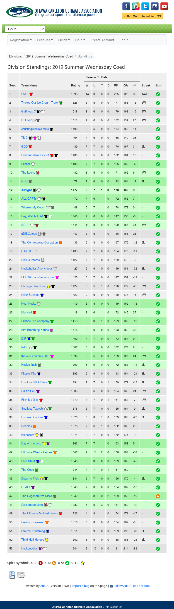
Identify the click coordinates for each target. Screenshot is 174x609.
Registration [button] (19, 40)
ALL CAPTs (28, 198)
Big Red (26, 312)
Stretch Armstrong (33, 531)
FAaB (25, 94)
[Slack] (136, 6)
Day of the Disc (31, 443)
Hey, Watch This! (32, 216)
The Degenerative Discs (36, 496)
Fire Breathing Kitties (35, 329)
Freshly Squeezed (32, 522)
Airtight (26, 190)
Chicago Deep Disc (33, 286)
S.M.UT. (26, 251)
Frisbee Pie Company (35, 321)
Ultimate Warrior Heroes (36, 452)
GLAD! (25, 487)
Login (124, 40)
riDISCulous (29, 233)
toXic (24, 347)
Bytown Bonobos (32, 417)
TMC (24, 137)
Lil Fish (26, 120)
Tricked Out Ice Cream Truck (39, 102)
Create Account (102, 40)
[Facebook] (126, 6)
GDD (24, 146)
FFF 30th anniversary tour (38, 277)
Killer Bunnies (30, 294)
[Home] (55, 10)
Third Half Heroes (32, 539)
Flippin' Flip (28, 373)
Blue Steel (28, 461)
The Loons (28, 172)
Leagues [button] (43, 40)
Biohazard (27, 434)
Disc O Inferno (30, 260)
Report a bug (80, 586)
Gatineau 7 (28, 111)
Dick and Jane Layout (35, 155)
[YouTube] (164, 6)
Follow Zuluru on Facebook (132, 586)
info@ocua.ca (113, 607)
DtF (23, 338)
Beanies (26, 426)
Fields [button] (62, 40)
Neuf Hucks (28, 303)
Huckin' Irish (29, 364)
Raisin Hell (28, 391)
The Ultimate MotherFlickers (39, 513)
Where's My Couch (33, 207)
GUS (24, 181)
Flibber (25, 164)
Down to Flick (30, 478)
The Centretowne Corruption (39, 242)
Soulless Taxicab (32, 408)
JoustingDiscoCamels (35, 129)
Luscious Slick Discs (34, 382)
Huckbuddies (29, 548)
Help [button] (78, 40)
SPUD (25, 224)
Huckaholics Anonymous (37, 268)
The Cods (27, 469)
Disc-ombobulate (32, 504)
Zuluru (44, 586)
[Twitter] (145, 6)
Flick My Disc (29, 399)
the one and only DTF (35, 356)
